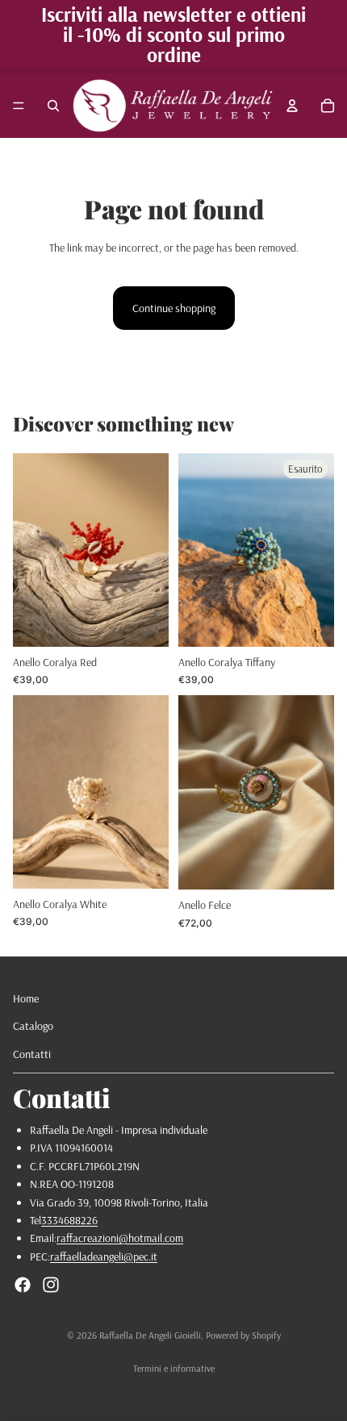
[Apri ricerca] (53, 105)
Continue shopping (173, 308)
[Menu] (18, 105)
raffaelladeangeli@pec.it (103, 1256)
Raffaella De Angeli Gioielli (150, 1335)
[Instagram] (51, 1284)
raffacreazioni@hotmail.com (119, 1238)
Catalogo (33, 1026)
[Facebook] (22, 1284)
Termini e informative (174, 1368)
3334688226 (69, 1220)
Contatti (32, 1054)
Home (26, 998)
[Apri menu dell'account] (292, 105)
